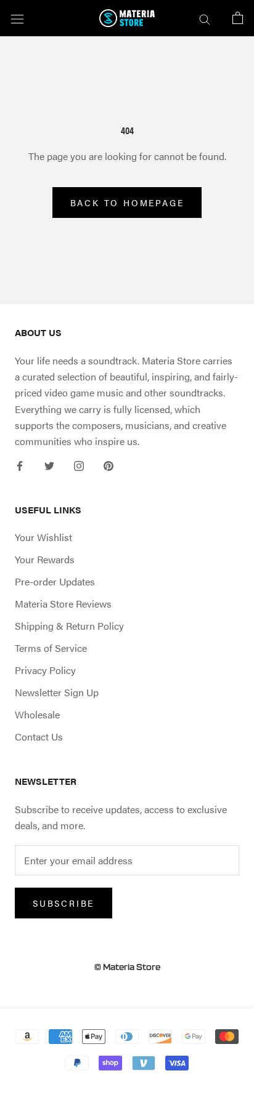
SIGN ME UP (127, 631)
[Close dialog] (185, 487)
